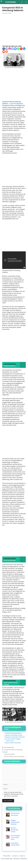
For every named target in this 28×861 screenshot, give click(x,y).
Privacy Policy (6, 856)
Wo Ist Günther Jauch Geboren (14, 756)
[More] (6, 51)
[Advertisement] (14, 31)
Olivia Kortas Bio (9, 754)
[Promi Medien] (3, 2)
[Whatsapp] (18, 48)
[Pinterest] (21, 48)
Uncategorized (9, 747)
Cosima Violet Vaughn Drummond (13, 740)
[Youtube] (3, 51)
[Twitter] (12, 48)
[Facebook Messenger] (15, 48)
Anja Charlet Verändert (13, 743)
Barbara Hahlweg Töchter (14, 735)
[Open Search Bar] (22, 2)
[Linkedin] (24, 48)
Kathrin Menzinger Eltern (13, 733)
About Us (22, 856)
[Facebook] (3, 48)
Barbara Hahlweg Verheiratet (15, 737)
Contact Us (15, 856)
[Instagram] (9, 48)
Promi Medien (11, 2)
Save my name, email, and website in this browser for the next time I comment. (13, 794)
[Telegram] (6, 48)
